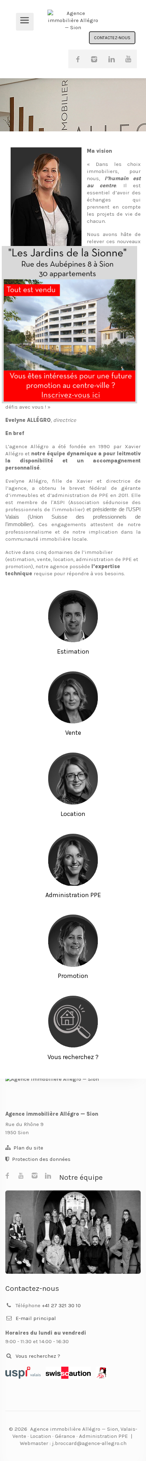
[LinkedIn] (111, 59)
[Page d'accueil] (73, 1089)
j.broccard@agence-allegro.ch (89, 1443)
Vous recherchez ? (38, 1356)
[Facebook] (77, 59)
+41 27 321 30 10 (61, 1305)
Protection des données (41, 1159)
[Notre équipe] (73, 1232)
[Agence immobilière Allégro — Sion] (73, 20)
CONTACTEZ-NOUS (112, 37)
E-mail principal (36, 1318)
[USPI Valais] (23, 1373)
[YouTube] (127, 59)
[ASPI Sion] (102, 1373)
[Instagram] (94, 59)
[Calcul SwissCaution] (68, 1373)
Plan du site (28, 1148)
